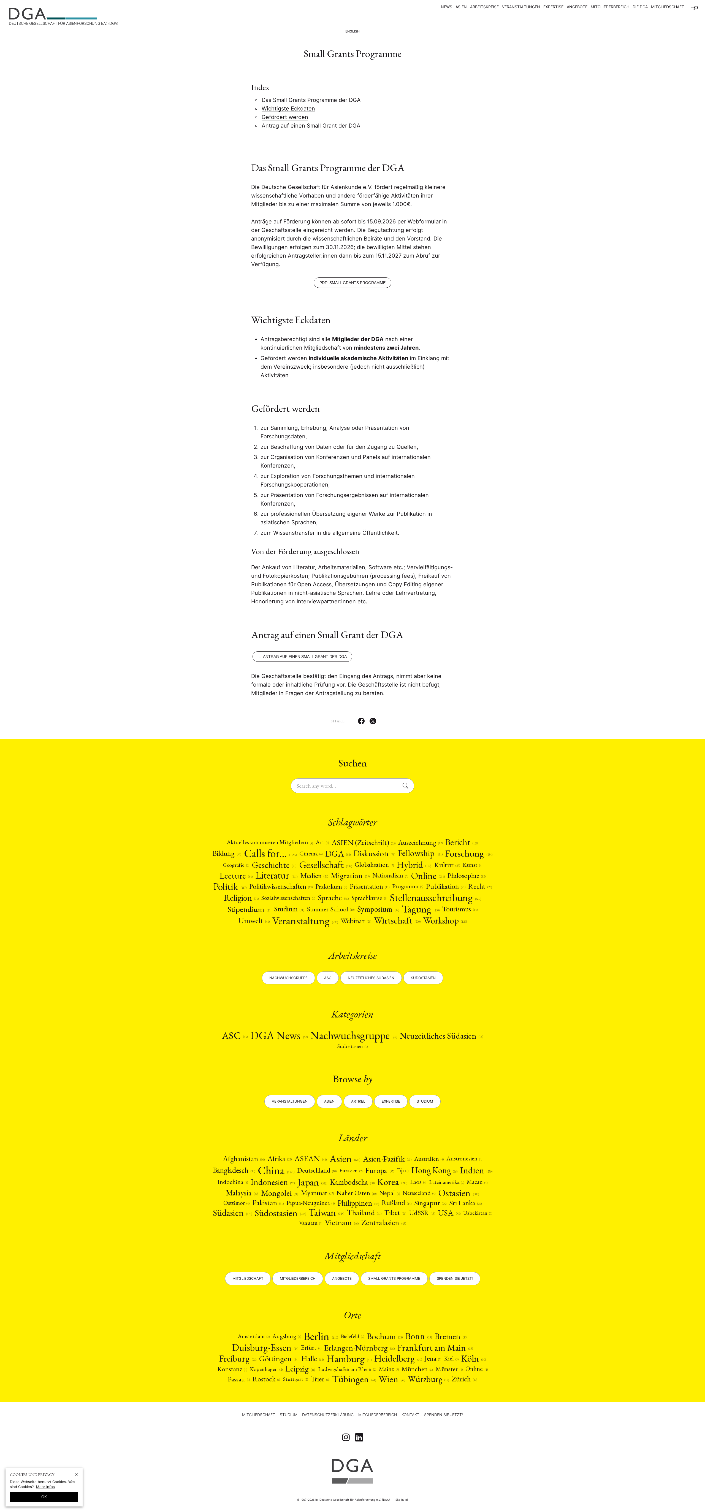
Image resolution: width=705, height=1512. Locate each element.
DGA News (279, 1035)
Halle (312, 1358)
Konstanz (232, 1369)
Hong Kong (434, 1170)
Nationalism (390, 875)
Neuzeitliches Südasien (371, 978)
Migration (350, 875)
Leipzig (300, 1368)
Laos (418, 1182)
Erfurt (311, 1347)
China (276, 1170)
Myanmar (317, 1193)
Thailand (364, 1212)
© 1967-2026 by (343, 1499)
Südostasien (423, 978)
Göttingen (278, 1358)
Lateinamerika (446, 1182)
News (446, 6)
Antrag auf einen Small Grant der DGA (311, 125)
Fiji (402, 1170)
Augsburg (286, 1336)
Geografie (236, 865)
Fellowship (420, 853)
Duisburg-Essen (265, 1347)
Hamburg (349, 1358)
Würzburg (428, 1379)
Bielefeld (352, 1336)
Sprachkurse (369, 898)
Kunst (472, 864)
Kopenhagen (266, 1369)
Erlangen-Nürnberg (359, 1347)
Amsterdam (253, 1336)
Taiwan (326, 1212)
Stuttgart (295, 1379)
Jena (433, 1358)
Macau (477, 1182)
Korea (392, 1182)
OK (44, 1497)
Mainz (388, 1369)
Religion (241, 898)
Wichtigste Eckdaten (288, 108)
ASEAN (310, 1158)
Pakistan (268, 1202)
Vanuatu (310, 1222)
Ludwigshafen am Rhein (347, 1369)
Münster (449, 1369)
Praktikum (331, 886)
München (417, 1369)
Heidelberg (398, 1358)
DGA (338, 853)
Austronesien (464, 1158)
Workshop (445, 920)
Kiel (451, 1358)
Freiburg (237, 1358)
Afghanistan (244, 1158)
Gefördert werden (285, 117)
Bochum (385, 1336)
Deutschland (317, 1170)
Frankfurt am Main (435, 1348)
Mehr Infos (45, 1486)
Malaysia (242, 1193)
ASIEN (461, 6)
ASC (235, 1035)
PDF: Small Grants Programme (352, 282)
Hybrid (414, 865)
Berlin (321, 1336)
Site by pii (401, 1499)
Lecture (236, 875)
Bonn (418, 1336)
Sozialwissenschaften (288, 897)
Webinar (356, 920)
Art (322, 842)
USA (449, 1212)
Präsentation (369, 886)
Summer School (330, 909)
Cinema (310, 853)
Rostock (266, 1379)
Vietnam (341, 1222)
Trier (320, 1379)
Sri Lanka (465, 1203)
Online (428, 875)
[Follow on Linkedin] (359, 1437)
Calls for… (270, 853)
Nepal (389, 1193)
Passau (239, 1379)
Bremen (451, 1336)
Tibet (395, 1212)
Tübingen (354, 1379)
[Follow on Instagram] (345, 1437)
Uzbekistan (477, 1212)
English (352, 31)
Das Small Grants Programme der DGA (311, 100)
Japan (312, 1182)
